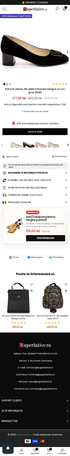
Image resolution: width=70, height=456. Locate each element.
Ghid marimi (12, 156)
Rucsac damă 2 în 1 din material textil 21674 (52, 317)
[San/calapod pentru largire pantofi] (14, 226)
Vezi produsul (45, 238)
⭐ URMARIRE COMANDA (35, 2)
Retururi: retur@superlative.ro (35, 381)
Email (15, 257)
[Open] (8, 448)
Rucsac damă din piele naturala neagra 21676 (18, 317)
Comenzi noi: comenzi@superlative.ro (35, 388)
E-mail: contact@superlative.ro (35, 367)
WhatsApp (58, 257)
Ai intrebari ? (61, 156)
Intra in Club (35, 131)
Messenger (36, 257)
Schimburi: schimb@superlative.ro (35, 374)
